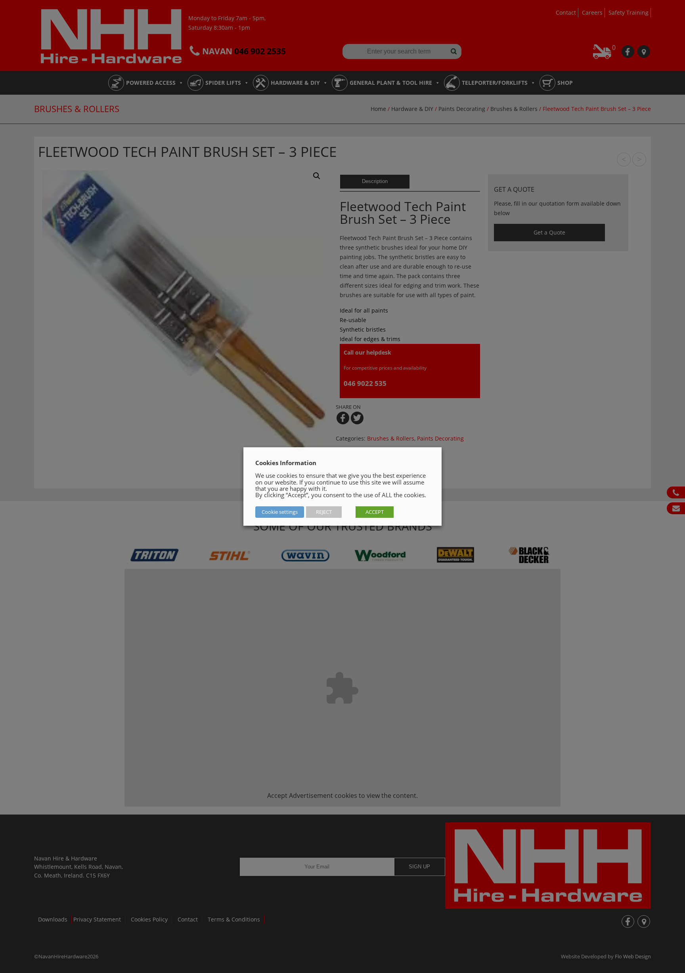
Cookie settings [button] (280, 511)
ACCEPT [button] (374, 511)
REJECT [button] (324, 511)
